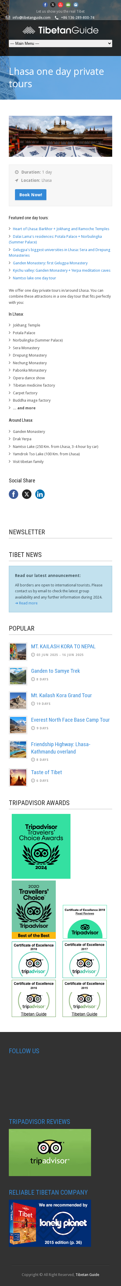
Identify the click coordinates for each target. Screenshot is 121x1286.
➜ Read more (26, 603)
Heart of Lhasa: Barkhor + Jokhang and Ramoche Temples (61, 229)
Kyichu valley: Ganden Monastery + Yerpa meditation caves (61, 270)
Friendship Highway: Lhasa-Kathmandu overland (60, 748)
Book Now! (30, 194)
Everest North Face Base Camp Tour (70, 719)
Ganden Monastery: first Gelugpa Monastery (50, 263)
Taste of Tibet (46, 772)
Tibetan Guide (87, 1274)
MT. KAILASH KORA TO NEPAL (63, 646)
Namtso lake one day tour (34, 278)
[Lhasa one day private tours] (60, 155)
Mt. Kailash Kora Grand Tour (61, 695)
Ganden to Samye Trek (55, 670)
